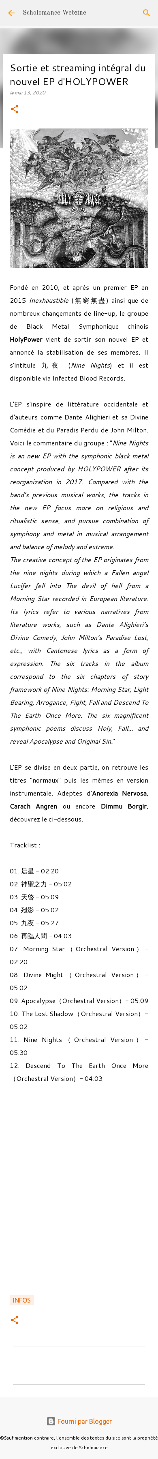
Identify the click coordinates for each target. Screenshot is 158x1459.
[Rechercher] (147, 13)
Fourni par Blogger (84, 1421)
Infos (22, 1300)
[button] (14, 109)
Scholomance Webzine (54, 13)
